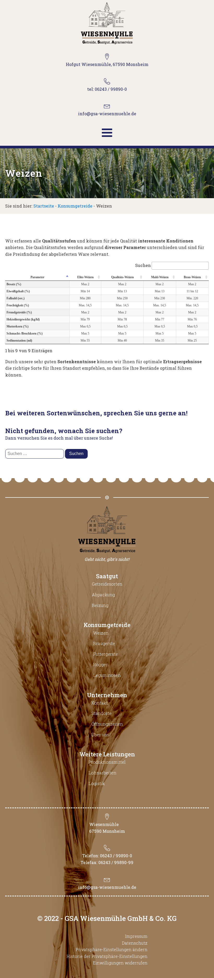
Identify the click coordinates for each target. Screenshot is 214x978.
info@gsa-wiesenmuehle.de (107, 887)
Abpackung (103, 594)
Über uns (100, 734)
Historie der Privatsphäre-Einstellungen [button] (107, 956)
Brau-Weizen (192, 277)
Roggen (101, 664)
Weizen (101, 633)
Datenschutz (134, 943)
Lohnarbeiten (102, 772)
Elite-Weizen (85, 277)
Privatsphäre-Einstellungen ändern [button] (111, 949)
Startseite (43, 206)
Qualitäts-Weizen (122, 277)
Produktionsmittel (107, 762)
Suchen (143, 265)
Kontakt (99, 703)
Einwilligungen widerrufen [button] (120, 962)
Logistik (96, 783)
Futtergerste (105, 654)
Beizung (100, 605)
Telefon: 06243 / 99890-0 (107, 855)
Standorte (101, 713)
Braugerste (104, 643)
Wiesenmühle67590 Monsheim (107, 828)
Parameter (37, 277)
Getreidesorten (107, 584)
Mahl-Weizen (160, 277)
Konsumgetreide (75, 206)
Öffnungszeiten (107, 724)
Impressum (136, 936)
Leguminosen (107, 675)
